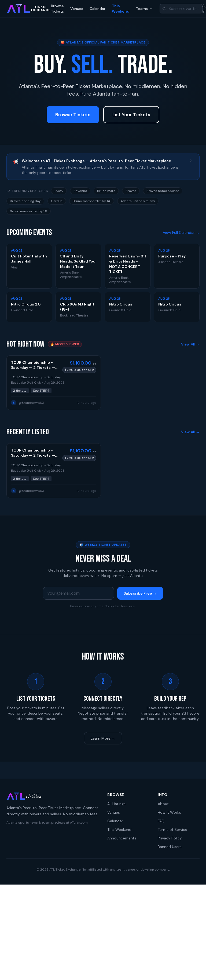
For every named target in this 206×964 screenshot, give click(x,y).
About (163, 803)
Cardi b (56, 201)
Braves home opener (162, 191)
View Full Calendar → (181, 232)
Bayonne (80, 191)
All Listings (116, 803)
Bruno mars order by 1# (28, 211)
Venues (76, 8)
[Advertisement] (103, 924)
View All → (190, 344)
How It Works (169, 812)
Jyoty (58, 191)
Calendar (97, 8)
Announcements (121, 838)
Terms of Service (172, 829)
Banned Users (170, 846)
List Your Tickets (131, 114)
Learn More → (103, 738)
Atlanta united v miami (138, 201)
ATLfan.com (79, 822)
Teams (142, 8)
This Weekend (121, 8)
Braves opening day (25, 201)
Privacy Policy (170, 838)
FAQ (161, 821)
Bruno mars (106, 191)
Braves (131, 191)
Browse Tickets (57, 8)
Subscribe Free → (140, 593)
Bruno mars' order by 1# (92, 201)
